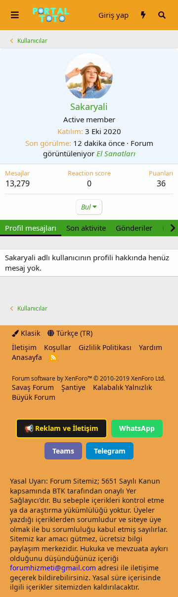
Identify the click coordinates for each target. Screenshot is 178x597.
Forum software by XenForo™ (88, 378)
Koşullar (57, 347)
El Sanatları (115, 153)
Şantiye (73, 387)
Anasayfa (27, 357)
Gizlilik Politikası (105, 347)
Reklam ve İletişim (61, 428)
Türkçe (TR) (73, 333)
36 (161, 183)
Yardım (150, 347)
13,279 (17, 183)
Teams (63, 451)
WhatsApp (137, 428)
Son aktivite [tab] (86, 228)
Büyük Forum (33, 397)
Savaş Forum (33, 387)
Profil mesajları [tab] (30, 228)
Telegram (110, 451)
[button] (15, 15)
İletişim (24, 347)
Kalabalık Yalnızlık (122, 387)
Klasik (29, 333)
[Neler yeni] (143, 15)
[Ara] (161, 15)
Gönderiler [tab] (134, 228)
